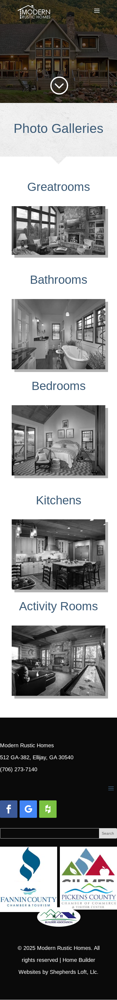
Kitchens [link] (58, 500)
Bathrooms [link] (58, 279)
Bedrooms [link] (59, 385)
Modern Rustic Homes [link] (64, 948)
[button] (97, 14)
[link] (33, 10)
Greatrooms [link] (58, 186)
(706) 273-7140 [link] (18, 769)
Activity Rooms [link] (58, 606)
